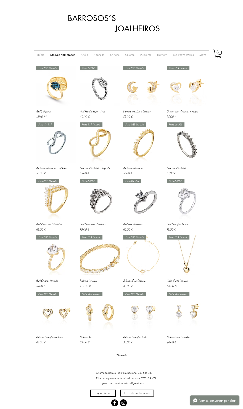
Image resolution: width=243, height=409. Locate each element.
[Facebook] (114, 402)
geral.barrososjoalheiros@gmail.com (123, 383)
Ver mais (122, 355)
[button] (218, 54)
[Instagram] (123, 402)
